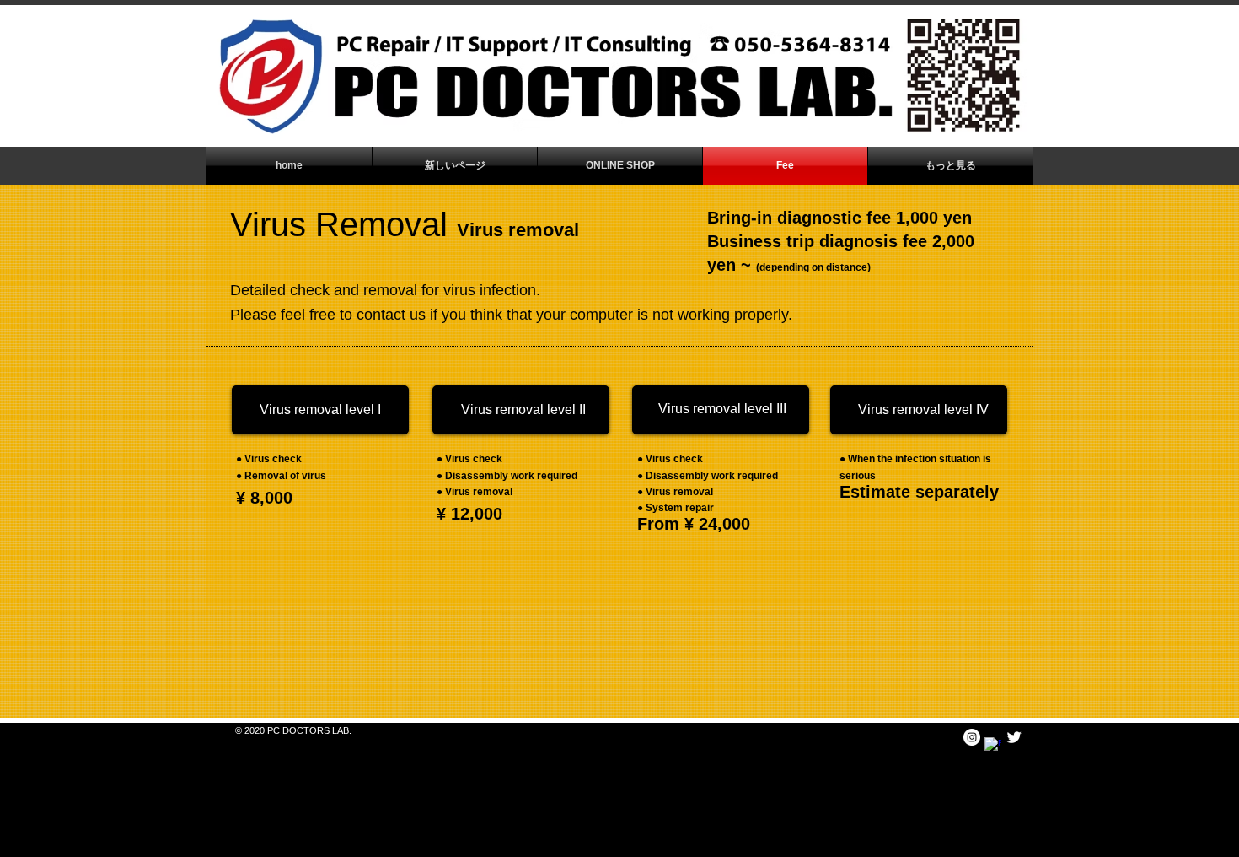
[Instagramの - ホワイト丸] (971, 737)
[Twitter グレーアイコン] (1014, 737)
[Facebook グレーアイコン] (992, 745)
